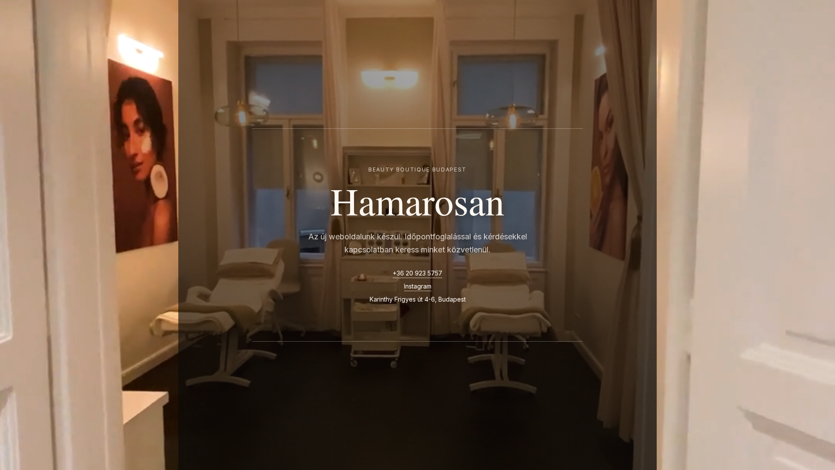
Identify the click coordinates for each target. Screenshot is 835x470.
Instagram (417, 286)
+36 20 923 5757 (417, 273)
